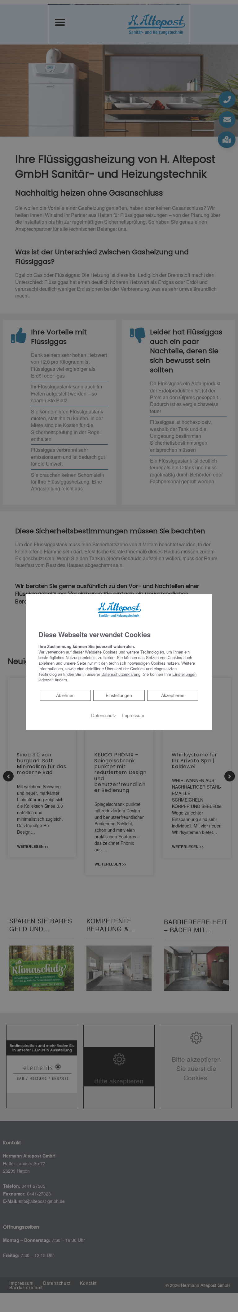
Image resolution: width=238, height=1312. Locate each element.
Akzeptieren (172, 695)
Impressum (133, 715)
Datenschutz (103, 715)
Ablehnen (65, 695)
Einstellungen (119, 695)
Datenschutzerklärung (120, 674)
